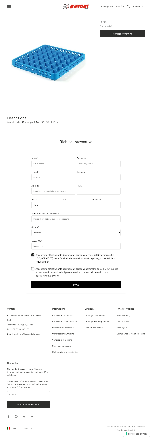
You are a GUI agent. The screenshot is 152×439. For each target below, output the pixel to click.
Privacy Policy (123, 315)
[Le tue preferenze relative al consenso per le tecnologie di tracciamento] (136, 434)
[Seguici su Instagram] (16, 416)
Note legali (122, 327)
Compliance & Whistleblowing (131, 333)
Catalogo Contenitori (95, 315)
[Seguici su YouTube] (24, 416)
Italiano (136, 6)
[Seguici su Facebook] (8, 416)
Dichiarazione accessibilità (65, 352)
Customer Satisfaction (63, 327)
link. (47, 261)
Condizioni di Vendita (62, 315)
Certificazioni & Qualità (63, 333)
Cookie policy (123, 321)
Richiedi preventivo (94, 327)
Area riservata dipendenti (126, 430)
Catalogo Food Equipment (97, 321)
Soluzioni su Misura (61, 346)
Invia (76, 284)
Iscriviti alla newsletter (28, 404)
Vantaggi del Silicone (62, 339)
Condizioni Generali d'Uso (64, 321)
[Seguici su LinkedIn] (31, 416)
